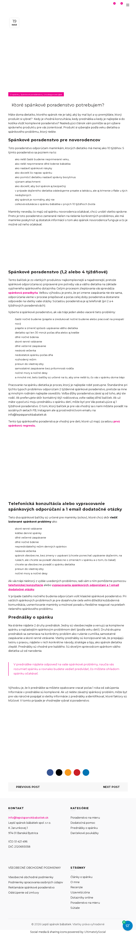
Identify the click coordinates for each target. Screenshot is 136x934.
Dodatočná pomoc (82, 822)
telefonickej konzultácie (25, 585)
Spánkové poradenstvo (31, 94)
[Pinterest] (77, 772)
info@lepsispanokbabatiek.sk (28, 817)
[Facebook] (50, 772)
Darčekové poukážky (84, 833)
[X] (59, 772)
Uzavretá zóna (80, 892)
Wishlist (114, 3)
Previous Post (28, 787)
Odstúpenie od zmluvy (23, 892)
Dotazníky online (81, 897)
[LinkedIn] (86, 772)
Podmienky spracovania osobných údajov (35, 882)
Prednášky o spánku (84, 828)
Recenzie (76, 887)
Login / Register (105, 4)
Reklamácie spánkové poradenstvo (31, 887)
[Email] (68, 772)
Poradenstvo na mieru (85, 817)
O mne (75, 882)
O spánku (14, 94)
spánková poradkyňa (23, 292)
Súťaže (75, 907)
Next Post (111, 787)
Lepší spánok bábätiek (56, 924)
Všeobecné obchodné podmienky (30, 877)
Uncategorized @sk (53, 94)
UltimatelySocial (95, 932)
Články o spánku (81, 877)
